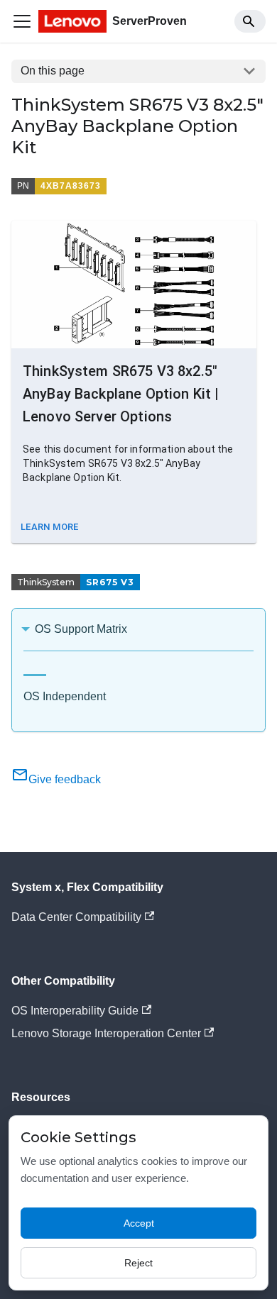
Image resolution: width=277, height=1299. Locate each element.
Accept (139, 1223)
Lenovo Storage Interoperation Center (106, 1033)
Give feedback (64, 779)
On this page (53, 71)
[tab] (34, 669)
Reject (138, 1262)
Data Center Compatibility (76, 917)
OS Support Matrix (81, 629)
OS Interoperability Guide (74, 1011)
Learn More (50, 526)
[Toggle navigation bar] (22, 21)
